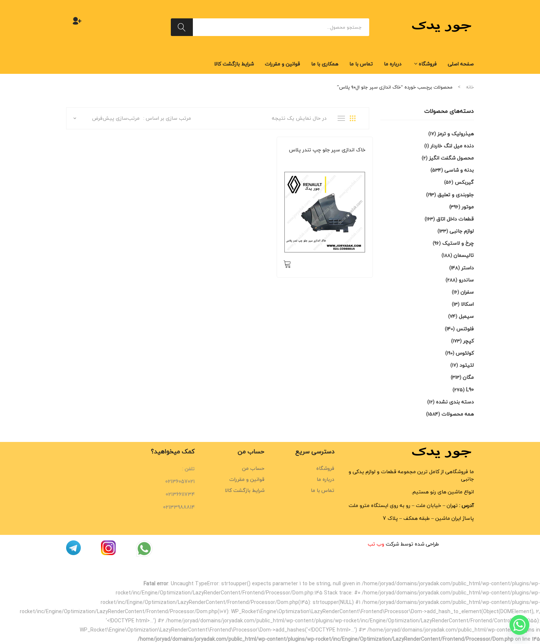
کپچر (468, 340)
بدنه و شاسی (353, 160)
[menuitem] (461, 64)
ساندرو (331, 160)
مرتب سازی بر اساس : (167, 118)
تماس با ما (322, 490)
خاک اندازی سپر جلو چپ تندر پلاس (327, 150)
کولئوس (465, 352)
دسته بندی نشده (455, 401)
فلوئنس (465, 328)
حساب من (253, 468)
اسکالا (467, 304)
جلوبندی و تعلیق (456, 194)
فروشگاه (325, 468)
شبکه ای (355, 118)
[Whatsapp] (519, 625)
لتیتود (467, 365)
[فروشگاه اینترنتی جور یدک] (442, 26)
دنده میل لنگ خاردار (452, 145)
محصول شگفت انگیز (451, 157)
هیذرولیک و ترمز (456, 133)
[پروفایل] (77, 20)
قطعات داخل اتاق (455, 218)
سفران (467, 291)
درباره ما (325, 479)
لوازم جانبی (462, 230)
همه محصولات (309, 160)
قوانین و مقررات (246, 479)
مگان (468, 377)
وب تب (376, 543)
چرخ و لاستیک (458, 243)
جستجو (182, 27)
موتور (468, 206)
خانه (470, 87)
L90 (470, 389)
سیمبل (466, 316)
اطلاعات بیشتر (287, 263)
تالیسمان (464, 255)
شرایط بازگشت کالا (244, 490)
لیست (343, 118)
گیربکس (464, 182)
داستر (467, 267)
